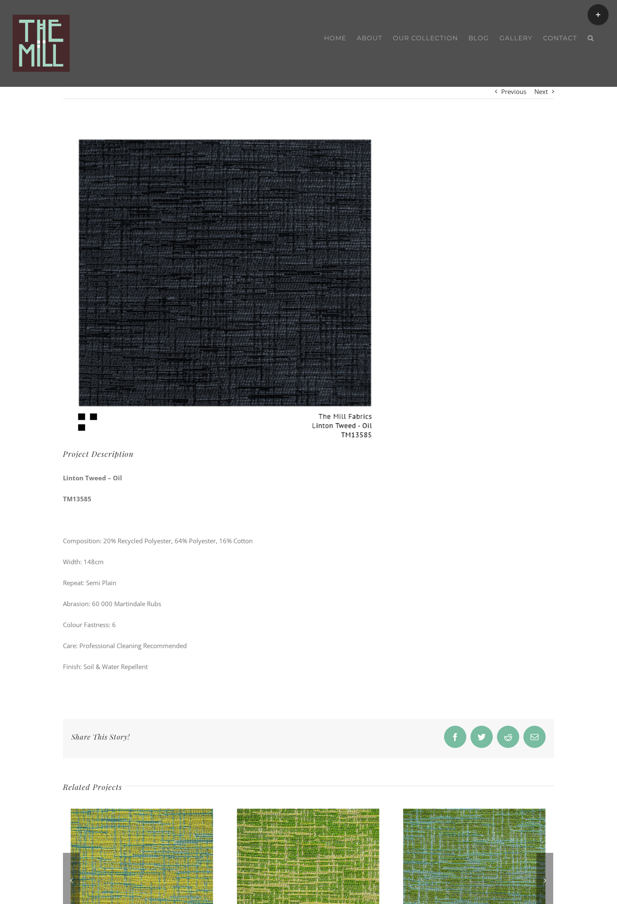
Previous (513, 91)
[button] (591, 38)
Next (541, 91)
